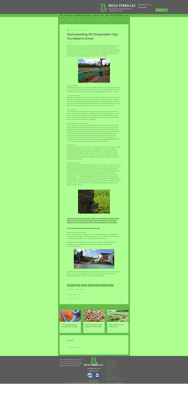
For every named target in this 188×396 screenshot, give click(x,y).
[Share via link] (78, 294)
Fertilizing (84, 285)
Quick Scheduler (111, 366)
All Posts (61, 20)
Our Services (110, 368)
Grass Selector (111, 362)
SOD (92, 20)
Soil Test (97, 285)
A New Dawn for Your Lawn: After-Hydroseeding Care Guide (116, 326)
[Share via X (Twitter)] (71, 294)
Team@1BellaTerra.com (144, 4)
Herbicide (104, 285)
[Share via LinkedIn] (74, 294)
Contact (109, 373)
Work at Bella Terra (112, 377)
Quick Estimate (111, 364)
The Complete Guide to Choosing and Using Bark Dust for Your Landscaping (70, 326)
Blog (108, 375)
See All (127, 307)
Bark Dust (79, 20)
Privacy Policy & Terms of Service (116, 379)
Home (108, 359)
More (118, 20)
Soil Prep (91, 285)
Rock (113, 20)
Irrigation (106, 20)
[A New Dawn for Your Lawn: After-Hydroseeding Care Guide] (117, 316)
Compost (98, 20)
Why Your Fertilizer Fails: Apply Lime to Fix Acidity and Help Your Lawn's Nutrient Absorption (93, 326)
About (109, 370)
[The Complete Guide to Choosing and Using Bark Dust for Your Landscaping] (70, 316)
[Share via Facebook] (67, 294)
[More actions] (120, 30)
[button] (77, 15)
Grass (86, 20)
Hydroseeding (70, 20)
